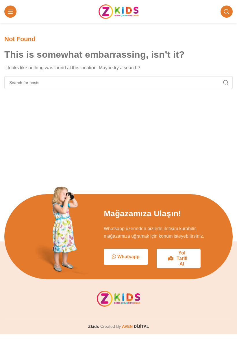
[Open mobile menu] (10, 11)
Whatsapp (128, 256)
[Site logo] (119, 11)
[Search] (227, 11)
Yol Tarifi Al (182, 258)
